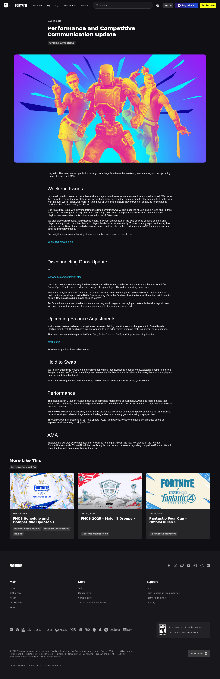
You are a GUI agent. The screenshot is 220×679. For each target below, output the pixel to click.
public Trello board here (60, 241)
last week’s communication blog (65, 277)
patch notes (54, 342)
